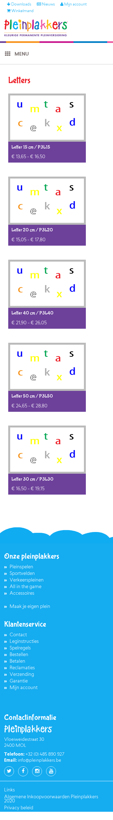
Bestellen (19, 654)
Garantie (19, 681)
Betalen (17, 661)
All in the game (25, 587)
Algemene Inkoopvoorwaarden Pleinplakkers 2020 (51, 799)
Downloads (20, 5)
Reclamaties (22, 668)
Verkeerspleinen (27, 580)
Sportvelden (22, 573)
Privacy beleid (18, 808)
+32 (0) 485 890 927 (45, 754)
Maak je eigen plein (30, 606)
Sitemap (12, 815)
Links (9, 790)
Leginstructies (24, 641)
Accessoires (22, 593)
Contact (18, 635)
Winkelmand (22, 11)
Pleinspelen (21, 567)
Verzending (22, 674)
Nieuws (48, 5)
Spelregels (20, 648)
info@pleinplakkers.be (39, 760)
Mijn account (75, 5)
